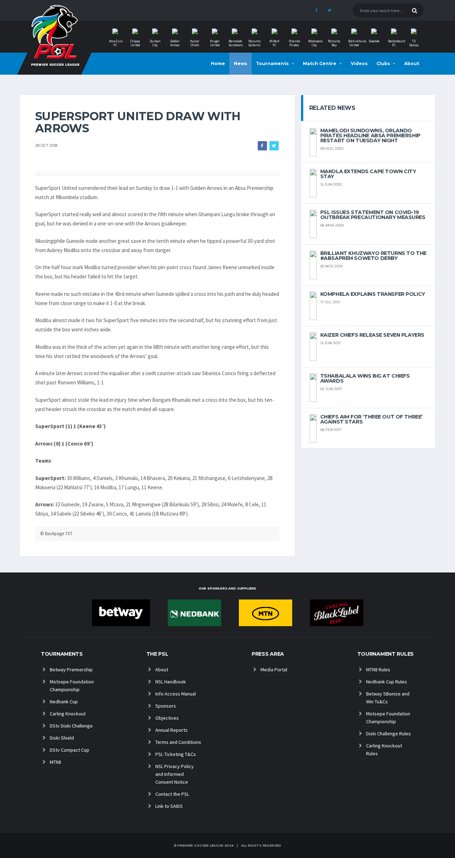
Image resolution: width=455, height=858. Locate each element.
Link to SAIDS (169, 806)
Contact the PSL (172, 794)
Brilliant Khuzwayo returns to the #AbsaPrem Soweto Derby (373, 255)
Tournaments (272, 63)
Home (218, 63)
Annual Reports (171, 730)
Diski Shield (62, 738)
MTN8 (55, 762)
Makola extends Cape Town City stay (368, 174)
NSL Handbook (170, 681)
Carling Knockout (68, 713)
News (240, 63)
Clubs (383, 63)
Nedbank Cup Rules (386, 681)
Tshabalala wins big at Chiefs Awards (365, 378)
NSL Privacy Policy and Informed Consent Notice (174, 774)
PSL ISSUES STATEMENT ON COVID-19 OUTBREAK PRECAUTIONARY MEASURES (372, 214)
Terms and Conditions (178, 742)
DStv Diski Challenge (71, 726)
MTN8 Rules (378, 669)
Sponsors (165, 706)
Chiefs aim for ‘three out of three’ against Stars (371, 419)
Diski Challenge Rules (388, 733)
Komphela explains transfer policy (372, 294)
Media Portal (274, 669)
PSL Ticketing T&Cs (175, 754)
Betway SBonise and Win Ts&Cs (388, 698)
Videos (359, 63)
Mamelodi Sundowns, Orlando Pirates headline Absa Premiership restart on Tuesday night (370, 135)
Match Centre (319, 63)
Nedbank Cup (64, 701)
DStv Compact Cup (69, 750)
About (411, 63)
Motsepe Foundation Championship (72, 685)
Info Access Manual (175, 694)
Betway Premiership (71, 669)
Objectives (167, 718)
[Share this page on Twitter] (274, 145)
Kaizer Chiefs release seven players (372, 335)
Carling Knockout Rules (384, 749)
